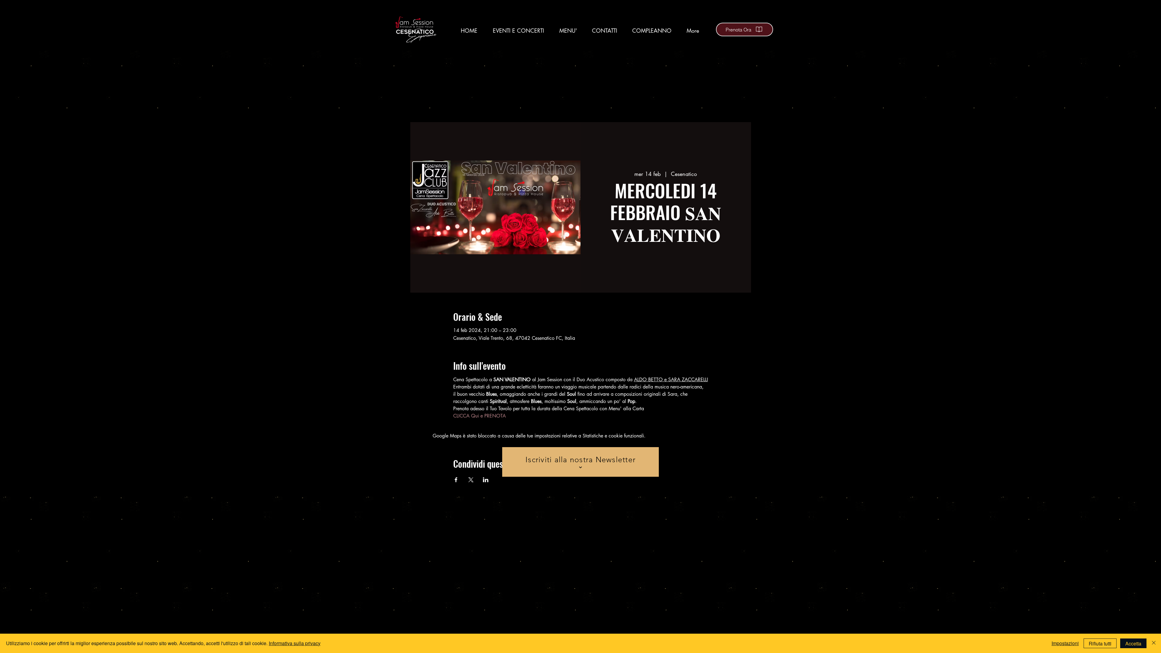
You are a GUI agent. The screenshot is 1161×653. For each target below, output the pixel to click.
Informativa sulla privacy (294, 643)
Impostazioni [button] (1065, 643)
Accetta (1133, 643)
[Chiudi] (1153, 643)
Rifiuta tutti (1100, 643)
